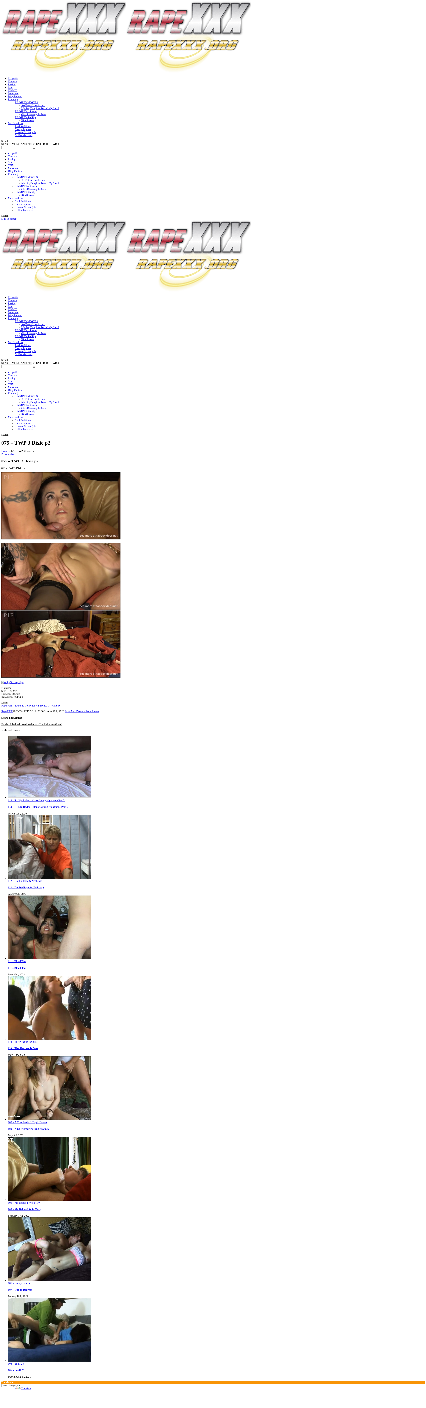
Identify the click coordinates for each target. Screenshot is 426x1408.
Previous (5, 454)
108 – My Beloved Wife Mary (24, 1202)
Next (13, 454)
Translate (26, 1388)
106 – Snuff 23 (16, 1363)
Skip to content (9, 218)
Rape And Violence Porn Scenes (82, 711)
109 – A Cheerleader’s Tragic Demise (27, 1122)
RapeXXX (7, 711)
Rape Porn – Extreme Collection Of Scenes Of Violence (30, 705)
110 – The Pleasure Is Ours (22, 1041)
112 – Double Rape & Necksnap (25, 881)
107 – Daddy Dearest (19, 1283)
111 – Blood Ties (17, 961)
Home (4, 451)
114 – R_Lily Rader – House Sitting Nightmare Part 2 (36, 800)
